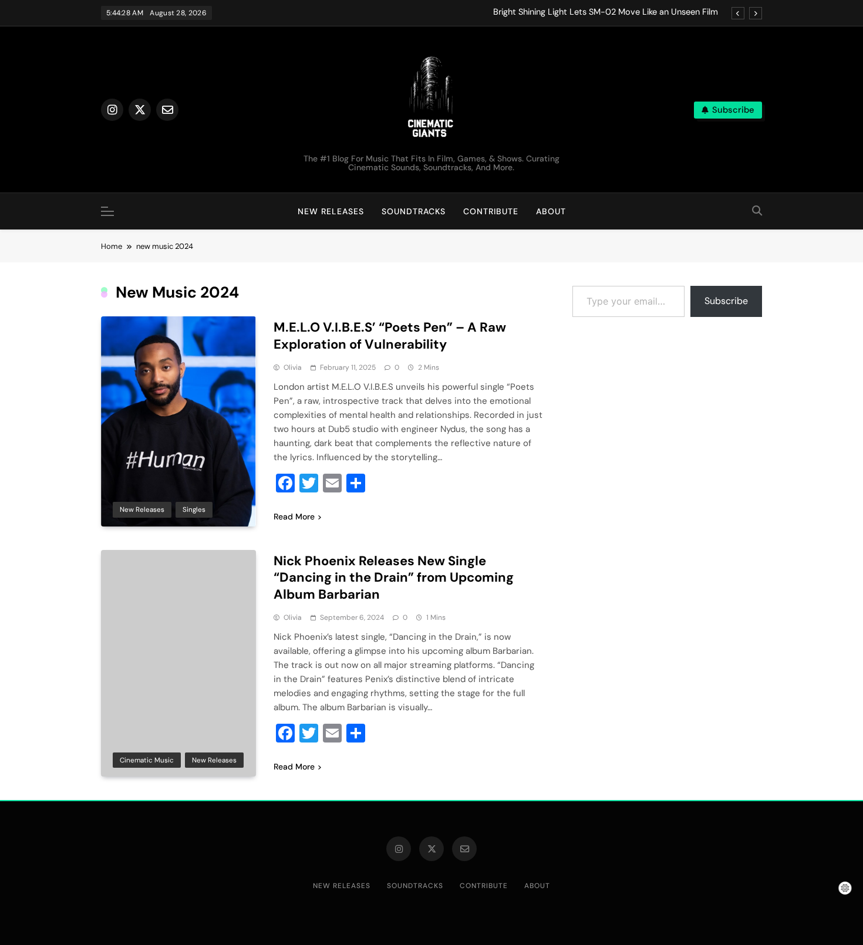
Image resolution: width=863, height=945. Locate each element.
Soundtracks (414, 211)
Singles (194, 509)
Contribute (490, 211)
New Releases (331, 211)
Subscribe (726, 301)
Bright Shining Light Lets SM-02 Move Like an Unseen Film (605, 12)
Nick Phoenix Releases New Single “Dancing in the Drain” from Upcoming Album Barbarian (394, 577)
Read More (294, 516)
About (551, 211)
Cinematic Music (147, 760)
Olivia (293, 367)
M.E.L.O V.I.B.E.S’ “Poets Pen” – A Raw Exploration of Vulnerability (390, 336)
